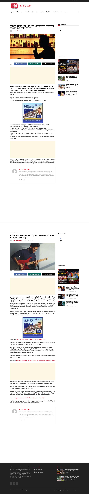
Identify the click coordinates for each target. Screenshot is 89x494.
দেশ (22, 12)
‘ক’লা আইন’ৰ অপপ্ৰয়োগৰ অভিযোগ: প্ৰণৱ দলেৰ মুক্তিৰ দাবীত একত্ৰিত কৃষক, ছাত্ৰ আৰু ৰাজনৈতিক (68, 70)
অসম (16, 23)
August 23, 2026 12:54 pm (72, 95)
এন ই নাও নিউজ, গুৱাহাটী (18, 31)
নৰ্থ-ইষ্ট (17, 12)
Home (11, 23)
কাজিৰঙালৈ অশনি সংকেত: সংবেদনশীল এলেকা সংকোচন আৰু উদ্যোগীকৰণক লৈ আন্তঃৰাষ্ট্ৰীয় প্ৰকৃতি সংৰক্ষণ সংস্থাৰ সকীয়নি (72, 303)
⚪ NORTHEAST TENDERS (38, 472)
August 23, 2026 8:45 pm (72, 291)
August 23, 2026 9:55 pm (64, 282)
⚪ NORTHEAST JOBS (38, 471)
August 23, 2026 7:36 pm (72, 298)
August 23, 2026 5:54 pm (72, 306)
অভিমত (32, 12)
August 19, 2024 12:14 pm (28, 240)
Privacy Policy (18, 1)
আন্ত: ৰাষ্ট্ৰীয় (27, 12)
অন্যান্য (65, 12)
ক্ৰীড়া (37, 12)
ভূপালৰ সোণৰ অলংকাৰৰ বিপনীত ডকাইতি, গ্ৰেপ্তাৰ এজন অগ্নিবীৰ (30, 398)
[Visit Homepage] (21, 6)
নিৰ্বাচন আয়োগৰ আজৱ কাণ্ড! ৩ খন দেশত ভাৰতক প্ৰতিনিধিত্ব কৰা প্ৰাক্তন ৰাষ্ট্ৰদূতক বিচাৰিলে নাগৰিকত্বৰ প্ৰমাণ (72, 296)
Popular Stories (15, 232)
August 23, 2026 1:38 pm (72, 88)
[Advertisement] (57, 6)
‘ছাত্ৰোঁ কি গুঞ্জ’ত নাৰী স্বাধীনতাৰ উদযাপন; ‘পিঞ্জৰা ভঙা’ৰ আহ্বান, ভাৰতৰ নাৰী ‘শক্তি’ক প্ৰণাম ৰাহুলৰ (71, 93)
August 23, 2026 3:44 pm (64, 72)
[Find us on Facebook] (11, 483)
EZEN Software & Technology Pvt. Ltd (23, 490)
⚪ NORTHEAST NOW (38, 469)
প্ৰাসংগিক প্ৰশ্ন (55, 12)
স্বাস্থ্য (61, 12)
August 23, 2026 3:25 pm (72, 81)
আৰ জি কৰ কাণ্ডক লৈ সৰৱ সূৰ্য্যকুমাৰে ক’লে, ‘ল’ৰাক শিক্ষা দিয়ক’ (30, 339)
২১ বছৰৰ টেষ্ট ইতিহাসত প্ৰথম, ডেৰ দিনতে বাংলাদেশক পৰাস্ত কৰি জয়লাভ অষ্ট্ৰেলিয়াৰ (72, 86)
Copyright (13, 1)
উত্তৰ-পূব (14, 23)
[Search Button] (78, 12)
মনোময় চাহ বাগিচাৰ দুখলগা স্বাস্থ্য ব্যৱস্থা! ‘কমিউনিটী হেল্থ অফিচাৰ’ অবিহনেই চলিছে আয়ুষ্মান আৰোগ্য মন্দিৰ (71, 78)
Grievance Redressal (27, 1)
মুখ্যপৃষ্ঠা (12, 12)
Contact (32, 1)
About (11, 1)
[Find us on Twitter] (14, 483)
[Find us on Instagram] (17, 483)
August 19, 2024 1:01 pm (28, 31)
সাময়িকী (41, 12)
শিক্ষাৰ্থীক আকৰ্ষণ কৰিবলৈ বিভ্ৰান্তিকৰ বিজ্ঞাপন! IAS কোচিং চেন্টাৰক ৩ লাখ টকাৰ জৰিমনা (35, 361)
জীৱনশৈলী (48, 12)
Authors (22, 1)
